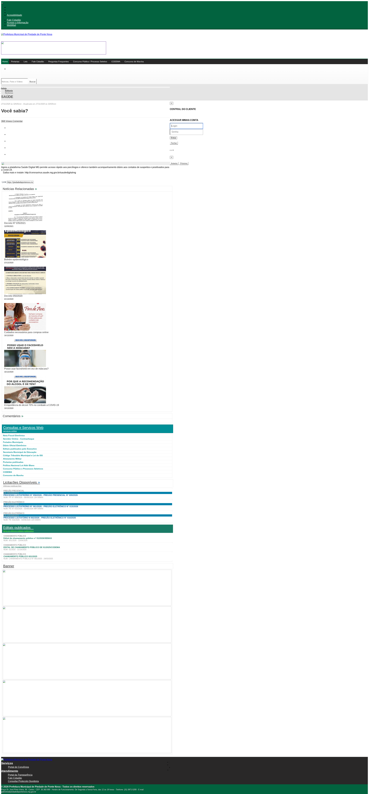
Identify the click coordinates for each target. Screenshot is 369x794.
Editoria (9, 90)
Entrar (173, 138)
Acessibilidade (14, 15)
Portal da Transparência (20, 775)
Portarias (15, 61)
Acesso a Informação (17, 22)
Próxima (183, 163)
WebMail (11, 25)
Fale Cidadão (14, 20)
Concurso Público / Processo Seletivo (90, 61)
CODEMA (115, 61)
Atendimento (9, 770)
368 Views (6, 121)
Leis (25, 61)
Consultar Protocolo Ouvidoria (23, 781)
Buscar (32, 82)
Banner (8, 566)
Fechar (174, 143)
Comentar (17, 121)
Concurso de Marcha (134, 61)
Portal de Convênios (18, 767)
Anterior (174, 163)
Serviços (7, 763)
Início (4, 88)
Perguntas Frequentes (58, 61)
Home (5, 61)
